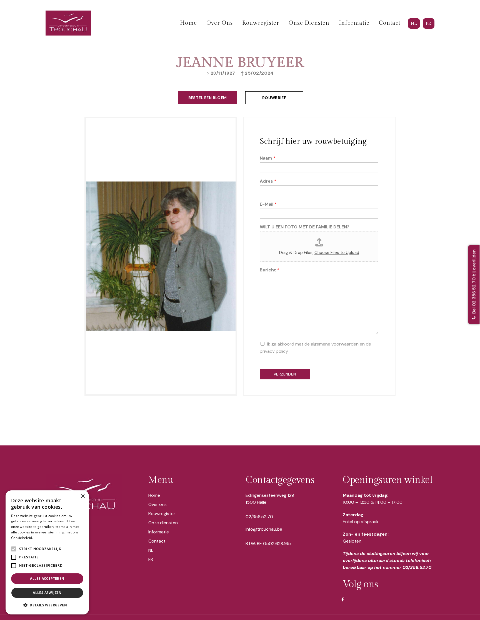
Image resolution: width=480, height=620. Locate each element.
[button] (47, 605)
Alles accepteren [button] (47, 578)
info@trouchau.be (264, 529)
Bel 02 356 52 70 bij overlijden (474, 282)
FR (150, 559)
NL (150, 550)
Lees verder (43, 537)
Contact (157, 541)
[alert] (47, 552)
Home (154, 495)
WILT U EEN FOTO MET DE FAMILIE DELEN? (304, 227)
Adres (268, 181)
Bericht (269, 270)
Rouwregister (161, 513)
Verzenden (285, 374)
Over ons (157, 504)
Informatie (158, 532)
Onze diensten (163, 523)
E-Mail (268, 204)
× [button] (83, 496)
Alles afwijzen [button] (47, 592)
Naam (268, 158)
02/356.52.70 (259, 517)
